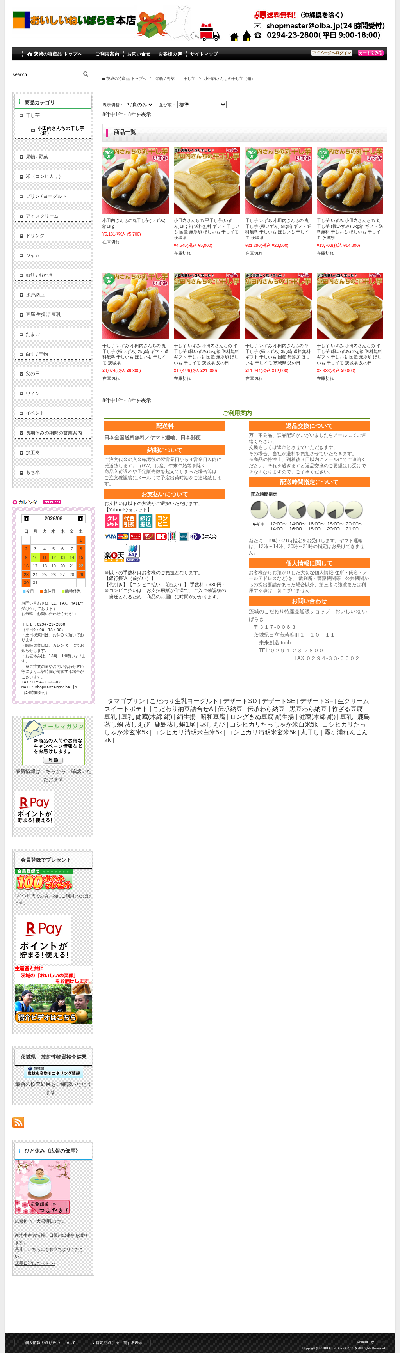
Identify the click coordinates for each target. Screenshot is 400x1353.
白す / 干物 (37, 354)
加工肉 (33, 453)
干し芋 (189, 78)
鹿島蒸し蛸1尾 (174, 724)
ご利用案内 (108, 53)
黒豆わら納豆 (308, 709)
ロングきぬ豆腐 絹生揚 (262, 716)
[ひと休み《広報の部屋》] (42, 1212)
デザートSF (316, 701)
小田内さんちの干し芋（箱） (61, 131)
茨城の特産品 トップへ (58, 53)
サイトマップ (204, 53)
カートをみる (370, 53)
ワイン (33, 393)
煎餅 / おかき (39, 275)
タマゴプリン (126, 701)
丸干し (310, 732)
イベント (35, 413)
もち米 (33, 472)
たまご (33, 334)
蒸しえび (212, 724)
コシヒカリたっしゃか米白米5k (274, 724)
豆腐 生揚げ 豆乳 (43, 314)
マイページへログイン (331, 53)
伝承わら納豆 (266, 709)
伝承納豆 (230, 709)
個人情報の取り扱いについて (50, 1343)
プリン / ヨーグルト (46, 196)
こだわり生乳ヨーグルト (184, 701)
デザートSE (278, 701)
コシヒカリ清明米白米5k (187, 732)
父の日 (33, 373)
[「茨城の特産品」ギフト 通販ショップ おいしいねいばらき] (74, 35)
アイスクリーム (42, 216)
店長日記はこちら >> (35, 1263)
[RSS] (18, 1124)
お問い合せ (139, 53)
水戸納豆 (35, 295)
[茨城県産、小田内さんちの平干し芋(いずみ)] (135, 180)
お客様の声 (170, 53)
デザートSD (240, 701)
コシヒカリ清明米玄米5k (261, 732)
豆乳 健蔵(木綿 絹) (146, 716)
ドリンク (35, 235)
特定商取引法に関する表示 (119, 1343)
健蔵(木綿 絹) (317, 716)
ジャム (33, 255)
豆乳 (346, 716)
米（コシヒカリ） (44, 176)
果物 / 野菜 (165, 78)
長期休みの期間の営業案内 (54, 433)
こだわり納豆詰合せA (183, 709)
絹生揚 (186, 716)
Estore (381, 1342)
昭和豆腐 (212, 716)
